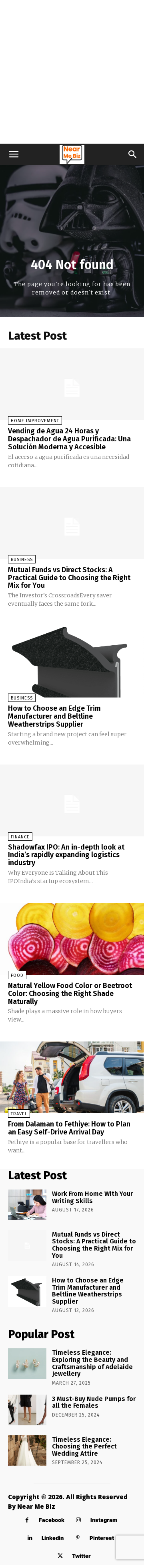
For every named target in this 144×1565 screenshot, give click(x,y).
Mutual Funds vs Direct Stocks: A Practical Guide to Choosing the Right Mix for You (69, 577)
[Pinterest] (78, 1538)
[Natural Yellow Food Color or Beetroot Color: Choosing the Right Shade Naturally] (72, 939)
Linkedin (53, 1538)
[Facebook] (27, 1520)
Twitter (81, 1556)
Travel (19, 1113)
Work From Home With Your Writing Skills (92, 1197)
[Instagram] (79, 1520)
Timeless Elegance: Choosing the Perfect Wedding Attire (84, 1446)
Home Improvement (35, 420)
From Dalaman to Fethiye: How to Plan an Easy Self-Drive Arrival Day (69, 1128)
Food (17, 975)
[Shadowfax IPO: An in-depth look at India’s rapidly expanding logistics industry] (72, 800)
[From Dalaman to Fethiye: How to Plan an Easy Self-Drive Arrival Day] (72, 1077)
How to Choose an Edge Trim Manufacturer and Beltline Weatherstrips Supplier (54, 716)
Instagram (103, 1520)
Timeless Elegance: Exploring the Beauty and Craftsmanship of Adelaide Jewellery (92, 1363)
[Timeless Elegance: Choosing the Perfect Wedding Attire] (27, 1450)
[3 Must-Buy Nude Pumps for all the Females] (27, 1410)
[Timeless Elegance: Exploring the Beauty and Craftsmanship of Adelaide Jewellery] (27, 1363)
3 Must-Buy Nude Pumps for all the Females (94, 1402)
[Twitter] (60, 1556)
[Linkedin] (30, 1538)
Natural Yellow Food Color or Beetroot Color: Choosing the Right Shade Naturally (70, 993)
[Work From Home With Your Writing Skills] (27, 1205)
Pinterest (102, 1538)
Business (22, 559)
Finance (20, 837)
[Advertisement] (72, 72)
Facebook (51, 1520)
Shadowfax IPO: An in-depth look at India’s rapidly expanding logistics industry (66, 855)
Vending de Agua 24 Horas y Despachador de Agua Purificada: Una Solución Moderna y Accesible (69, 439)
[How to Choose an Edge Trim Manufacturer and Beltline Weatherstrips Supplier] (72, 662)
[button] (13, 154)
